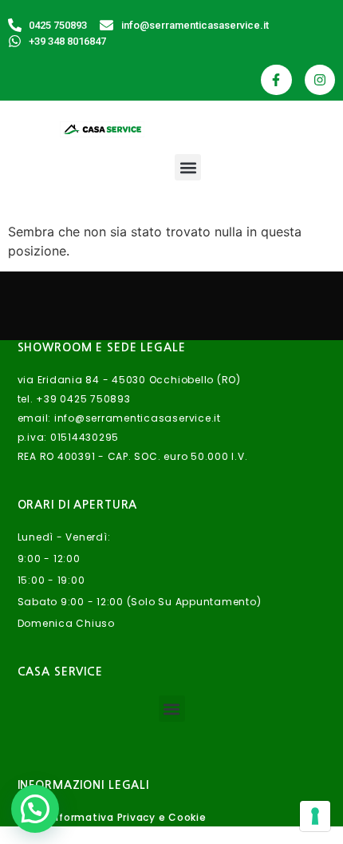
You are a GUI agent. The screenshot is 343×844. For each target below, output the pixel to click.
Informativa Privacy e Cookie (128, 817)
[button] (188, 167)
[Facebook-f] (276, 80)
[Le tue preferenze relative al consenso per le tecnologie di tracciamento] (315, 816)
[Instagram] (320, 80)
